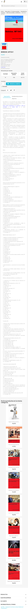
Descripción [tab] (7, 96)
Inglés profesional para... (14, 421)
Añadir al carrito (13, 84)
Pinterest (14, 90)
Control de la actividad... (14, 513)
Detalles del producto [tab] (17, 96)
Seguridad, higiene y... (14, 535)
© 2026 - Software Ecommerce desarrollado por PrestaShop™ (12, 607)
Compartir (7, 90)
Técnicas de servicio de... (14, 444)
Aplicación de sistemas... (14, 490)
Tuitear (11, 90)
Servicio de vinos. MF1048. (14, 558)
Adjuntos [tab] (14, 98)
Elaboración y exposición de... (14, 581)
